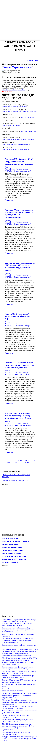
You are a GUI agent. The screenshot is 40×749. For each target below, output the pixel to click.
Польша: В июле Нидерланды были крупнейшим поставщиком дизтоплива (16, 655)
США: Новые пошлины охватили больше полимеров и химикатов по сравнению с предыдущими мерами (17, 640)
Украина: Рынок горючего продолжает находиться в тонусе (16, 716)
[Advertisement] (20, 20)
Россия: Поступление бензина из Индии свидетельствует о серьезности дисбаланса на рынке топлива (18, 630)
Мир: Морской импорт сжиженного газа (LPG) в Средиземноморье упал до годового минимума (20, 650)
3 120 (33, 460)
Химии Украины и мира (17, 67)
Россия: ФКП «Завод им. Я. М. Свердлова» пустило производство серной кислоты (19, 161)
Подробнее (9, 200)
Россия (7, 167)
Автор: (16, 169)
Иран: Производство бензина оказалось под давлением (18, 635)
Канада (7, 421)
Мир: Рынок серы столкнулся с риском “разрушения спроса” (16, 733)
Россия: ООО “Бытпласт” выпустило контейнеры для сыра (17, 316)
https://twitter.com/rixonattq (11, 125)
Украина (8, 220)
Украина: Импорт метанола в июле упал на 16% (19, 693)
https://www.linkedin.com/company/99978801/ (18, 139)
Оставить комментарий (22, 171)
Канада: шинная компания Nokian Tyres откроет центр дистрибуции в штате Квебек (18, 415)
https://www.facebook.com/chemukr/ (14, 106)
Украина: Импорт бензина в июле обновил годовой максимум (17, 697)
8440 (27, 462)
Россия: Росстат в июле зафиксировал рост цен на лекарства (19, 646)
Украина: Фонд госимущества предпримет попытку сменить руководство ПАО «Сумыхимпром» (19, 213)
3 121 (9, 462)
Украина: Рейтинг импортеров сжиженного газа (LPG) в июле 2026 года (19, 712)
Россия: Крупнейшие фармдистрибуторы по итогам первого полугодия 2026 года (18, 668)
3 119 (26, 460)
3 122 (15, 462)
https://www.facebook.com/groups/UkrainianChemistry (20, 111)
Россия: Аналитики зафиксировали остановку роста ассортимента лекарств (19, 690)
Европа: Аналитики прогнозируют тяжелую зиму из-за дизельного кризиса (18, 677)
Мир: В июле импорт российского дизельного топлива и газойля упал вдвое (19, 672)
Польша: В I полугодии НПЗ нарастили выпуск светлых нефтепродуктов (19, 681)
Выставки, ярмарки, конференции (15, 480)
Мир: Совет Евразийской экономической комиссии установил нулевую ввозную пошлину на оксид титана (20, 702)
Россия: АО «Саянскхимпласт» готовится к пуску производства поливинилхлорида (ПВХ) (19, 365)
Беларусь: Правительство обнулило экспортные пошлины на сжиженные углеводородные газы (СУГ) (19, 738)
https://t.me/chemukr (28, 117)
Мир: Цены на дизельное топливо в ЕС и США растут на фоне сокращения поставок (19, 659)
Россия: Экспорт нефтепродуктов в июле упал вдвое (19, 685)
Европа (7, 273)
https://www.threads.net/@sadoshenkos (15, 149)
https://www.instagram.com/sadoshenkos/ (16, 144)
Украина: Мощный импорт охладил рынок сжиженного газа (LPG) (17, 720)
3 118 (20, 460)
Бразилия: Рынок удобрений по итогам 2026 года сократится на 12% (18, 663)
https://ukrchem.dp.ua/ (28, 131)
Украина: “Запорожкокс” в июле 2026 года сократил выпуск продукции (17, 707)
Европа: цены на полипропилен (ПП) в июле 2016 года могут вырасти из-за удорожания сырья (20, 266)
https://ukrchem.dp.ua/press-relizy (13, 90)
